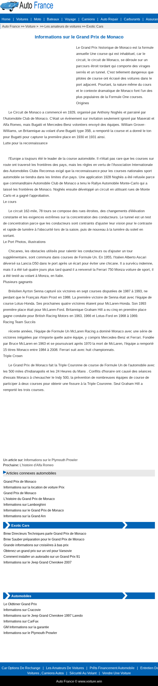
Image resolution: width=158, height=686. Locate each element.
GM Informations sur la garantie (26, 627)
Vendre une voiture (116, 673)
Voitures (22, 19)
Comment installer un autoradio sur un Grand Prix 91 (41, 556)
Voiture (30, 26)
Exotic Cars (94, 26)
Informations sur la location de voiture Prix (33, 487)
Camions (88, 19)
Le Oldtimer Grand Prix (20, 604)
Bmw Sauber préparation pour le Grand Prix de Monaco (43, 539)
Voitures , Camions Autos (45, 673)
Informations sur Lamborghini (24, 504)
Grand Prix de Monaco (19, 481)
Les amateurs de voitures (62, 26)
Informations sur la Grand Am (24, 516)
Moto (37, 19)
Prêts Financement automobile (112, 668)
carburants (132, 19)
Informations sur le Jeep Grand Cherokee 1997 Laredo (43, 615)
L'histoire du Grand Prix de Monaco (29, 499)
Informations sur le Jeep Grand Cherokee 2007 (37, 562)
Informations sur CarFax (20, 621)
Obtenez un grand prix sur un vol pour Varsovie (37, 551)
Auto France (11, 26)
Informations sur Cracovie (22, 610)
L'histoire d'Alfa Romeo (36, 465)
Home (6, 19)
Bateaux (53, 19)
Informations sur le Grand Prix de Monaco (33, 510)
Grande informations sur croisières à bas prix (36, 545)
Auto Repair (109, 19)
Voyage (70, 19)
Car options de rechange (21, 668)
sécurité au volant (83, 673)
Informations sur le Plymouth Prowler (51, 460)
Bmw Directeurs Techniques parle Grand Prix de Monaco (44, 533)
